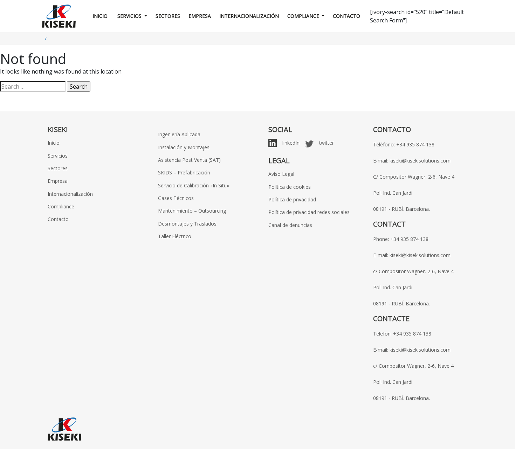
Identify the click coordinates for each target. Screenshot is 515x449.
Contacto (346, 16)
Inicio (100, 16)
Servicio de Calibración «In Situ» (193, 185)
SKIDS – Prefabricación (184, 172)
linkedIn (291, 142)
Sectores (168, 16)
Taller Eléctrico (174, 236)
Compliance (304, 16)
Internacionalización (249, 16)
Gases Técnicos (176, 198)
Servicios (129, 16)
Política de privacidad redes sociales (309, 212)
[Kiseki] (59, 16)
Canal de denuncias (290, 225)
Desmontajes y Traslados (187, 223)
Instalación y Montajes (184, 147)
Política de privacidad (292, 199)
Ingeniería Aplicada (179, 134)
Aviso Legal (281, 174)
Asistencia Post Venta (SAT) (189, 160)
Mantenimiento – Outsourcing (192, 210)
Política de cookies (289, 187)
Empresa (199, 16)
